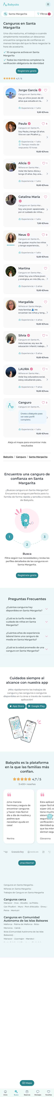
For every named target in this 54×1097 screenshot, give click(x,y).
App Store (18, 706)
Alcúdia (24, 903)
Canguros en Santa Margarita (18, 885)
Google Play (38, 706)
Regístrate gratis (27, 71)
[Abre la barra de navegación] (48, 4)
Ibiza (36, 924)
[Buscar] (5, 14)
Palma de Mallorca (23, 924)
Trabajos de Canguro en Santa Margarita (24, 892)
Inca (16, 903)
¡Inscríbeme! (27, 862)
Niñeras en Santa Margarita (17, 889)
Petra (6, 910)
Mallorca (8, 924)
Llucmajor (19, 939)
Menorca (8, 928)
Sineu (43, 907)
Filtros (45, 14)
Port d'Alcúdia (32, 907)
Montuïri (15, 910)
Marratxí (30, 939)
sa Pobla (33, 903)
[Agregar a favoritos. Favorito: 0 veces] (45, 90)
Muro (20, 907)
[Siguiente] (49, 816)
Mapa (28, 1083)
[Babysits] (11, 4)
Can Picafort (10, 907)
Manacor (8, 903)
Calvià (17, 928)
